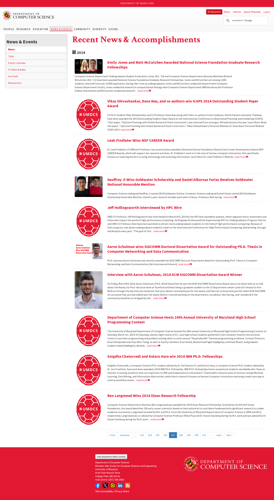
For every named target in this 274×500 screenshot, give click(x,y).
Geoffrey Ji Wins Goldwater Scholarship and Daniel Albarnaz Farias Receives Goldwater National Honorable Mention (180, 182)
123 (142, 435)
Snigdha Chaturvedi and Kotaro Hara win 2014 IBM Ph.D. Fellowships (165, 356)
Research (23, 29)
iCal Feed (13, 76)
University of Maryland (137, 3)
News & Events (61, 29)
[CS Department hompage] (225, 462)
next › (219, 435)
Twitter (105, 485)
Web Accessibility (104, 491)
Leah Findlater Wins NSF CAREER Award (140, 140)
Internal (237, 11)
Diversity (99, 29)
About (227, 11)
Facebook (97, 485)
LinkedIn (120, 485)
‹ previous (124, 435)
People (9, 29)
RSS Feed (127, 485)
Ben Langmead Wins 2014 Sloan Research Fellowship (151, 395)
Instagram (112, 485)
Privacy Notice (122, 491)
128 (181, 435)
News (11, 49)
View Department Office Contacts (111, 456)
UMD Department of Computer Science (28, 15)
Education (40, 29)
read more (143, 90)
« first (112, 435)
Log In (267, 11)
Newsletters (15, 82)
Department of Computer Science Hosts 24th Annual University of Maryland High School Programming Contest (181, 319)
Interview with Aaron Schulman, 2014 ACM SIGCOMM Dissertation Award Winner (174, 274)
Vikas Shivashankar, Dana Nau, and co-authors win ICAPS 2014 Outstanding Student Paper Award (182, 103)
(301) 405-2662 (116, 479)
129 (188, 435)
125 (157, 435)
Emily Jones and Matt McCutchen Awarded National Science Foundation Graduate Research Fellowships (183, 65)
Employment (214, 11)
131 (204, 435)
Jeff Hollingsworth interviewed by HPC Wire (144, 207)
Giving (113, 29)
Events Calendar (17, 62)
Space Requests (252, 11)
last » (229, 435)
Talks (11, 56)
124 (150, 435)
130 (196, 435)
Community (82, 29)
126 (165, 435)
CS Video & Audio (17, 69)
